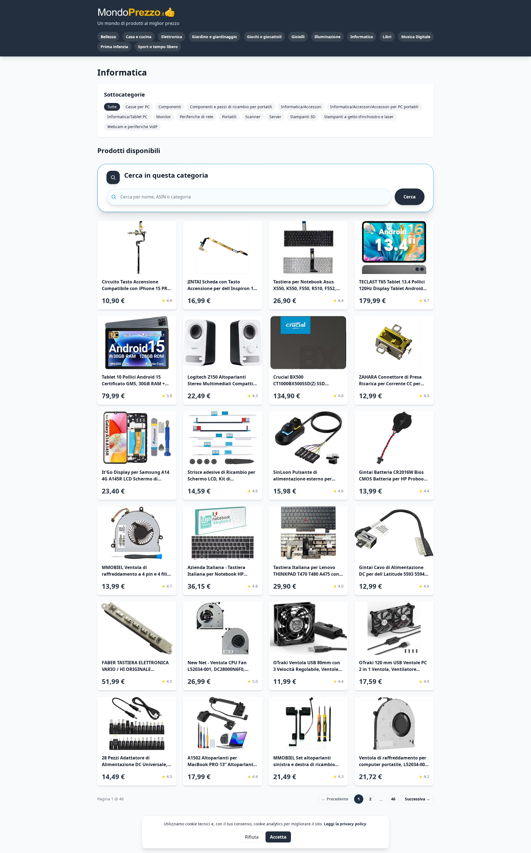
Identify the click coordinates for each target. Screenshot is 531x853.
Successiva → (417, 799)
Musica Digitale (415, 36)
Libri (387, 36)
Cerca (410, 197)
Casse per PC (138, 106)
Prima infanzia (114, 46)
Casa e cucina (138, 36)
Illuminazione (327, 36)
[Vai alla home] (136, 12)
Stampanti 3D (302, 116)
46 (393, 799)
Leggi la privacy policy (345, 823)
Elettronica (171, 36)
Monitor (163, 116)
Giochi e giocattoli (264, 36)
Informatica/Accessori (301, 106)
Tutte (112, 106)
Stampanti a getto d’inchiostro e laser (359, 116)
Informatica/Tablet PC (127, 116)
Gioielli (297, 36)
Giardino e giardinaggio (214, 36)
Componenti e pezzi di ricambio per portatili (231, 106)
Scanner (253, 116)
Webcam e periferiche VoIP (132, 126)
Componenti (169, 106)
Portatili (229, 116)
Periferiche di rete (196, 116)
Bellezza (108, 36)
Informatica (361, 36)
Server (275, 116)
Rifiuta (252, 837)
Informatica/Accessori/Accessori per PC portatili (374, 106)
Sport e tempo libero (158, 46)
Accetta (278, 837)
